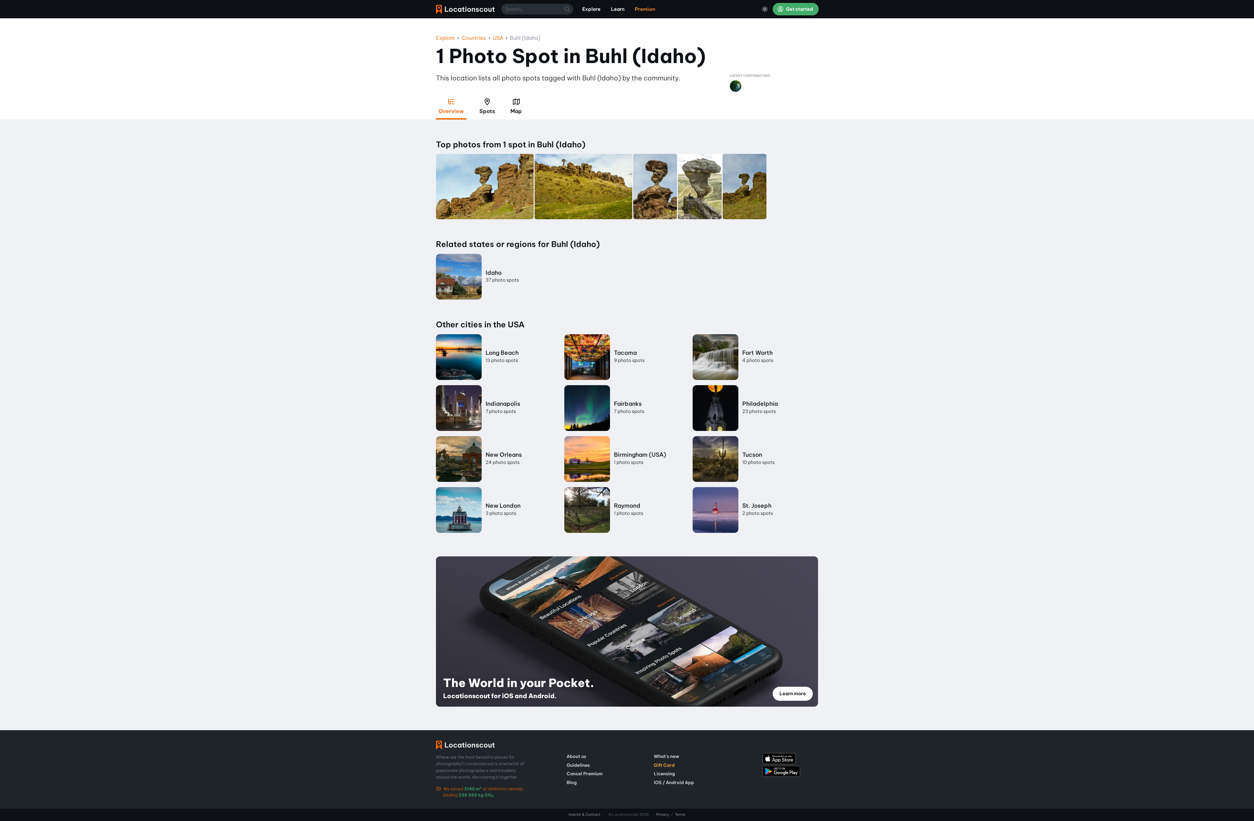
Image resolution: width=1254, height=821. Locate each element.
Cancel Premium (585, 774)
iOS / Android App (674, 782)
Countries (473, 38)
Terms (680, 814)
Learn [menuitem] (617, 9)
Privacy (662, 814)
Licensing (664, 774)
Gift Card (664, 765)
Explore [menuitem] (591, 9)
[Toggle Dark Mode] (764, 9)
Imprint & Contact (585, 814)
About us (576, 756)
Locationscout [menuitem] (465, 9)
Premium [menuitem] (645, 9)
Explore (445, 38)
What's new (666, 756)
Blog (572, 782)
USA (498, 38)
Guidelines (578, 765)
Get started (799, 9)
